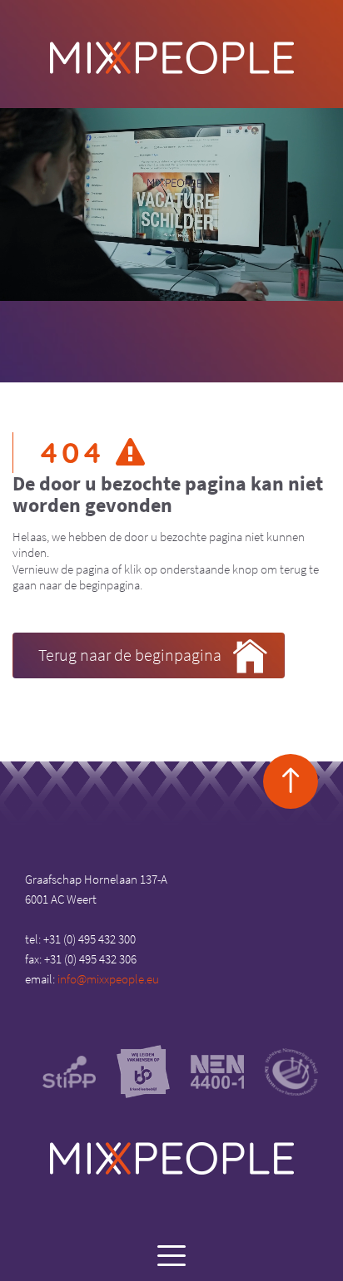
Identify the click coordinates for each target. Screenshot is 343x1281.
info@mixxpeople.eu (108, 979)
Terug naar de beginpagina (129, 654)
